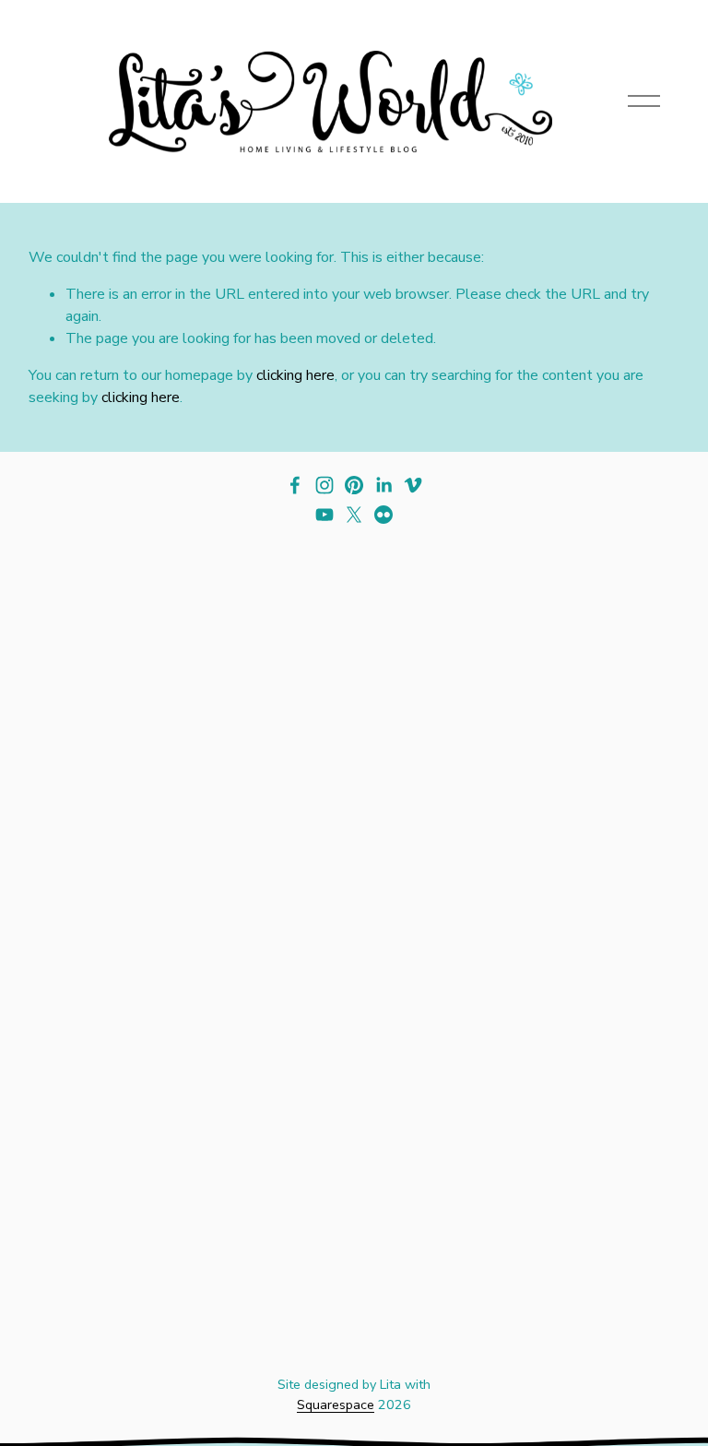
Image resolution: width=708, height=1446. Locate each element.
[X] (354, 514)
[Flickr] (383, 514)
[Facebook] (295, 485)
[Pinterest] (354, 485)
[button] (110, 696)
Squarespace (335, 1404)
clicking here (295, 375)
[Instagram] (324, 485)
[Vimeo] (413, 485)
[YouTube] (324, 514)
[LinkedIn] (383, 485)
